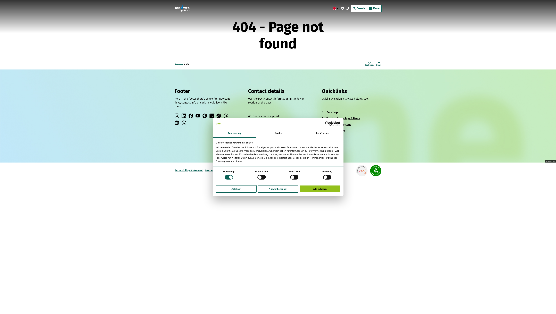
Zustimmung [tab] (234, 133)
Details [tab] (278, 133)
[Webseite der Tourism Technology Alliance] (362, 170)
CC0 (554, 161)
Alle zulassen (320, 189)
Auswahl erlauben (278, 189)
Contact (209, 170)
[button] (549, 305)
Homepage (179, 64)
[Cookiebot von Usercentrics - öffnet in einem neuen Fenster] (327, 123)
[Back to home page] (182, 8)
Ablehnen (236, 189)
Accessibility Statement (189, 170)
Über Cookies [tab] (322, 133)
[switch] (261, 177)
